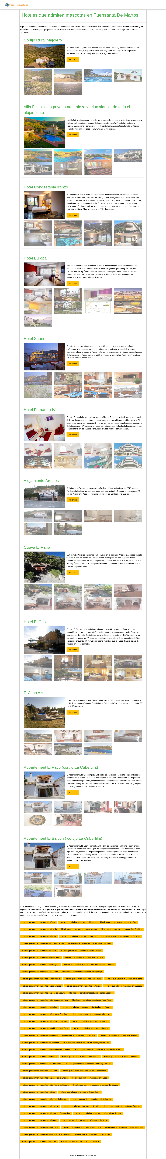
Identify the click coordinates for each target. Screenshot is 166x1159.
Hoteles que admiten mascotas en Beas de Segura (43, 993)
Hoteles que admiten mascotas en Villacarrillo (41, 957)
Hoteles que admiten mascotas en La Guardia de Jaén (45, 1000)
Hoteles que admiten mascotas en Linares (78, 922)
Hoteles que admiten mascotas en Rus (78, 1035)
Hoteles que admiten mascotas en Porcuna (83, 979)
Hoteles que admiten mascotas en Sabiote (90, 1021)
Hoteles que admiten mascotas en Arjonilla (40, 1035)
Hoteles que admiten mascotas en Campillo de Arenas (98, 1113)
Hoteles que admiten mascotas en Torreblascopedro (84, 1071)
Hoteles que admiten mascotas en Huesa (89, 1078)
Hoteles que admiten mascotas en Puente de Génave (44, 1099)
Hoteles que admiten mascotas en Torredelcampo (43, 943)
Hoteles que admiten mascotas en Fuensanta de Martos (98, 1049)
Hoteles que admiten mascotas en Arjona (83, 986)
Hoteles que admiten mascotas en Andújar (118, 922)
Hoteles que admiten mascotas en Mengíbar (40, 964)
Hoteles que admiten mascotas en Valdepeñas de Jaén (45, 1028)
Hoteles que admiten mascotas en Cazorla (40, 972)
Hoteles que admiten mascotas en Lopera (90, 1028)
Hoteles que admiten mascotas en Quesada (123, 986)
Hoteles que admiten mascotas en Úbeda (39, 929)
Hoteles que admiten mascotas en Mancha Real (81, 950)
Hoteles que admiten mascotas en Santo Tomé (79, 1092)
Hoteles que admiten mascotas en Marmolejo (41, 979)
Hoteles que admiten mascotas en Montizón (124, 1127)
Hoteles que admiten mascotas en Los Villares (41, 986)
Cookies (92, 1155)
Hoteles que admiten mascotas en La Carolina (120, 936)
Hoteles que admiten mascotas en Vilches (39, 1007)
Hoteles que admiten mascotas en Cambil (39, 1071)
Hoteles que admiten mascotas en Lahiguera (82, 1127)
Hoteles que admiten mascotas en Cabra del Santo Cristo (46, 1113)
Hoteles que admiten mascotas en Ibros (120, 1056)
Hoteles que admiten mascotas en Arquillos (40, 1127)
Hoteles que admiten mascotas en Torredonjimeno (89, 943)
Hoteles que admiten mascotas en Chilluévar (80, 1141)
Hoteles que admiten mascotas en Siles (38, 1092)
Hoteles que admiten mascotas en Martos (79, 929)
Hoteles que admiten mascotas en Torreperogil (82, 972)
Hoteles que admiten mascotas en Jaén (38, 922)
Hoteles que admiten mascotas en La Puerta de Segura (45, 1085)
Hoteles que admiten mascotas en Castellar (118, 1035)
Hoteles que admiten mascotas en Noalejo (81, 1106)
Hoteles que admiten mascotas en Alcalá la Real (121, 929)
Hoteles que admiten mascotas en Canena (121, 1106)
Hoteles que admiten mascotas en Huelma (124, 979)
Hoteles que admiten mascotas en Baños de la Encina (44, 1078)
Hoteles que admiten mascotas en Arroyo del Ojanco (95, 1085)
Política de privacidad (79, 1155)
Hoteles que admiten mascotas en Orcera (39, 1120)
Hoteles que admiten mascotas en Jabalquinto (91, 1099)
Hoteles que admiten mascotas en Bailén (39, 936)
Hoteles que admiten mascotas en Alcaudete (84, 957)
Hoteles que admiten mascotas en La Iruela (40, 1106)
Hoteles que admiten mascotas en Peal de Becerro (90, 993)
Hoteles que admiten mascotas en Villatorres (91, 1014)
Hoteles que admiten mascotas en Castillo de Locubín (44, 1021)
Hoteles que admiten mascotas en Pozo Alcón (91, 1000)
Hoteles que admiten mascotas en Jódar (39, 950)
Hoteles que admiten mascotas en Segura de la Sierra (84, 1120)
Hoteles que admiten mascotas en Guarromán (41, 1064)
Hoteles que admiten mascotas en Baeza (78, 936)
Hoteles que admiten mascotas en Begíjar (39, 1056)
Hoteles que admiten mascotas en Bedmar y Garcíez (88, 1064)
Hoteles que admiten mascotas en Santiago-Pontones (86, 1042)
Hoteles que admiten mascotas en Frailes (92, 1134)
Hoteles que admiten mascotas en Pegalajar (80, 1056)
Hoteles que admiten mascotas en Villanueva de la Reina (46, 1049)
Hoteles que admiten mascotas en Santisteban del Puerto (86, 1007)
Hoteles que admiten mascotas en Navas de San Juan (45, 1014)
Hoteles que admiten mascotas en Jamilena (40, 1042)
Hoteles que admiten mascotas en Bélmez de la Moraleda (46, 1134)
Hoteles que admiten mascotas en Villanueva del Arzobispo (89, 964)
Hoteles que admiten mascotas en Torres (39, 1141)
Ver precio (73, 59)
